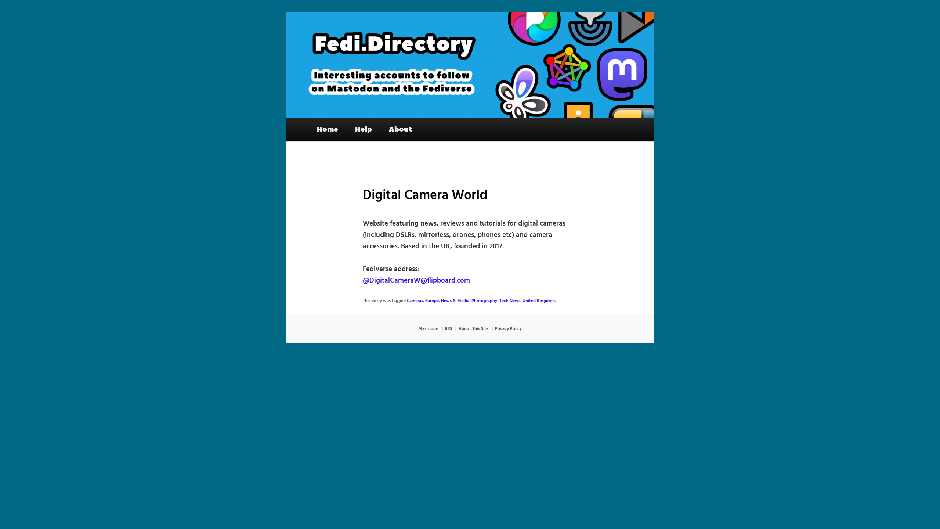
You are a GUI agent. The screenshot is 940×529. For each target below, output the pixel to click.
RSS (448, 328)
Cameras (415, 301)
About (400, 129)
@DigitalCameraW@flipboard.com (416, 280)
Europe (432, 301)
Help (363, 129)
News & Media (455, 301)
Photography (484, 301)
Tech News (509, 301)
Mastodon (428, 328)
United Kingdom (539, 301)
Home (327, 129)
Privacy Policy (508, 328)
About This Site (473, 328)
